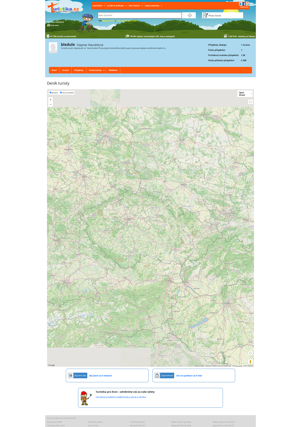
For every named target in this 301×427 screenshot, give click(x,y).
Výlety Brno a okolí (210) (223, 425)
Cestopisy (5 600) (54, 422)
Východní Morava (137, 425)
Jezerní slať (93, 425)
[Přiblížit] (50, 99)
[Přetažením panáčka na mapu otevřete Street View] (250, 361)
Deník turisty (96, 70)
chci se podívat (68, 93)
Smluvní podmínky (248, 366)
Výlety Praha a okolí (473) (224, 422)
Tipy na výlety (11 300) (127, 21)
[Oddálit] (50, 104)
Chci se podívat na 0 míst (189, 375)
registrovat (244, 7)
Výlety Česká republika (181, 422)
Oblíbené (113, 70)
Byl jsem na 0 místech (100, 375)
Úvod (54, 70)
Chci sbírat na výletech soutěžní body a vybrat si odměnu (121, 397)
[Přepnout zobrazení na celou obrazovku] (250, 102)
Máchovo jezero (95, 422)
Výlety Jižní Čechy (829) (181, 425)
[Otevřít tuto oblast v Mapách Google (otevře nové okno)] (51, 365)
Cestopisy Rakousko (56, 425)
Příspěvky (78, 70)
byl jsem (54, 93)
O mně (65, 70)
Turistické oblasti (137, 422)
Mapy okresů (108, 21)
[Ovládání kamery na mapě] (250, 353)
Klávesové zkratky (199, 366)
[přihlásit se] (244, 3)
